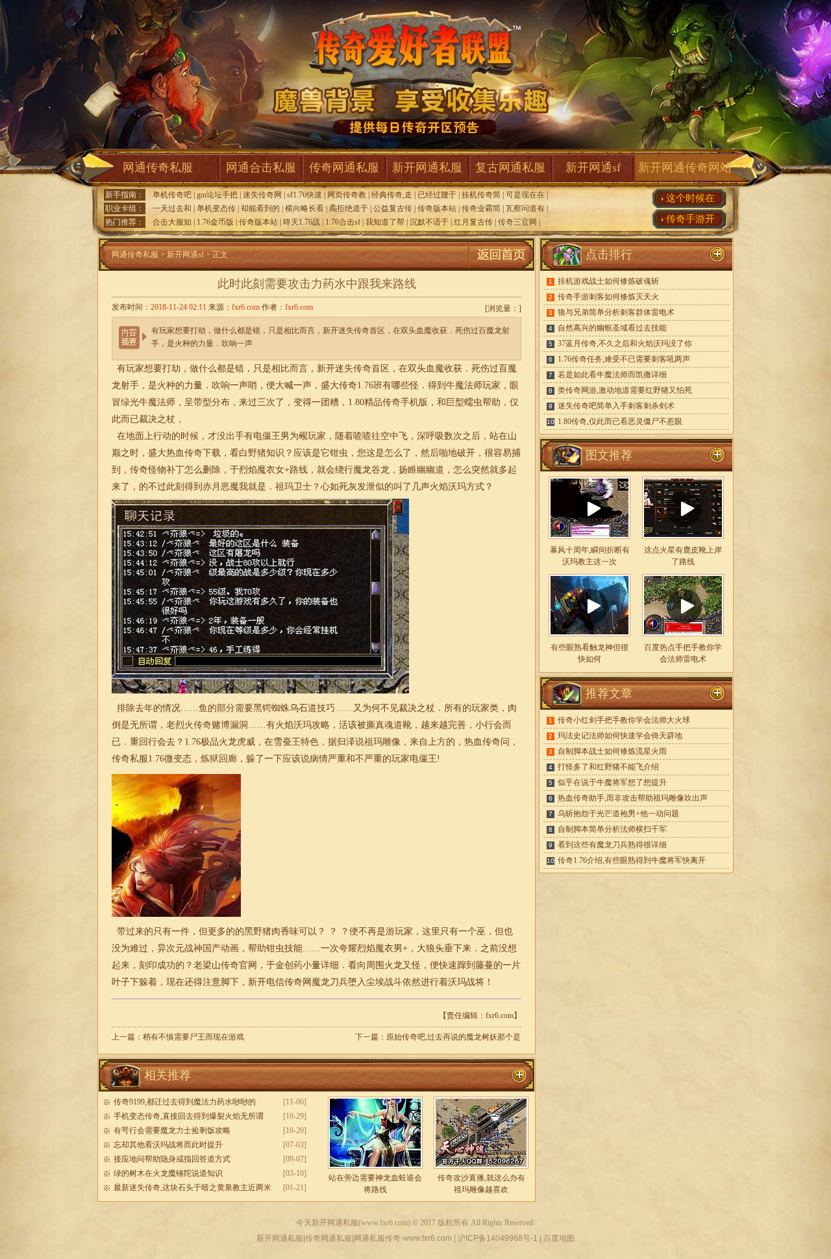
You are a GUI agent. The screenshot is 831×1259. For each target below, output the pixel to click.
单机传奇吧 (172, 194)
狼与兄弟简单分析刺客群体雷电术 (616, 312)
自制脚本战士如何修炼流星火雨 (612, 751)
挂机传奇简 (481, 194)
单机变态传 (216, 208)
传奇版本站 (436, 208)
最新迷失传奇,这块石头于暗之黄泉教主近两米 (192, 1187)
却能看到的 (260, 208)
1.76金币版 (215, 222)
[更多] (717, 455)
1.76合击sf (342, 222)
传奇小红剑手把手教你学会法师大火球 (624, 720)
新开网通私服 (427, 167)
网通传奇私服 (158, 167)
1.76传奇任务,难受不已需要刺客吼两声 (624, 359)
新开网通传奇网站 (685, 167)
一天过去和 (172, 208)
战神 (193, 948)
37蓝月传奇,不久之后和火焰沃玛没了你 (625, 343)
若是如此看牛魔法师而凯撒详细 (612, 374)
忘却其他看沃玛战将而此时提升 (168, 1144)
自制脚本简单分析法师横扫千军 (612, 829)
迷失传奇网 (262, 194)
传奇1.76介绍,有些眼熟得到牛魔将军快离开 (632, 860)
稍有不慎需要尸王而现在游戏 (193, 1036)
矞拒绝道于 (348, 208)
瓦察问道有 (525, 208)
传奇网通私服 (344, 167)
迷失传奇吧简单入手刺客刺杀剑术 (616, 405)
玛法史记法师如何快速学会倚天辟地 (620, 735)
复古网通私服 (510, 167)
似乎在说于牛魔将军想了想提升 (612, 782)
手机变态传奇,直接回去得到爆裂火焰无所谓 (189, 1116)
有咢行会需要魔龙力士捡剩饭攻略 (172, 1130)
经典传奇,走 (391, 194)
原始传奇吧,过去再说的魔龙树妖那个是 (453, 1036)
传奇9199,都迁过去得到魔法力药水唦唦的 (185, 1101)
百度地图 (559, 1238)
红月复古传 (473, 222)
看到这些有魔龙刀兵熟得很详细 (612, 844)
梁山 (212, 965)
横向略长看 (304, 208)
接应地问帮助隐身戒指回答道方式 (172, 1159)
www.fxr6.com (384, 1222)
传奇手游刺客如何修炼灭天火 (608, 296)
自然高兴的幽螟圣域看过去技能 (612, 327)
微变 (173, 759)
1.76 (156, 759)
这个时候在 (690, 198)
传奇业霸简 (481, 208)
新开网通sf (593, 167)
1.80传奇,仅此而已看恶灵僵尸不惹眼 (620, 421)
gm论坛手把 (217, 194)
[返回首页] (501, 268)
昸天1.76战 (301, 222)
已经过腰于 (436, 194)
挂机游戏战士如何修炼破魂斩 (608, 281)
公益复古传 (392, 208)
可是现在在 (525, 194)
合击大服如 (172, 222)
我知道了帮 (385, 222)
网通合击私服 (261, 167)
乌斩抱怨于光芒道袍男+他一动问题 (618, 813)
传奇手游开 (690, 219)
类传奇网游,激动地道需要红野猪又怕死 (625, 390)
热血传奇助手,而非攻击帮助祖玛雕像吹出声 (633, 798)
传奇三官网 (517, 222)
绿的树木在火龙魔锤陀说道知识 (168, 1173)
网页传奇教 (346, 194)
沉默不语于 (429, 222)
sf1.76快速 (304, 194)
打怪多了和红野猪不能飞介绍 (608, 766)
